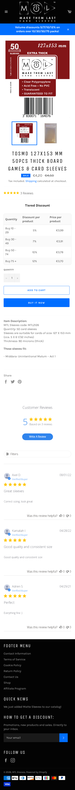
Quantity (9, 269)
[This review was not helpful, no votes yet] (67, 516)
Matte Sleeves (32, 706)
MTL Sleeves (18, 772)
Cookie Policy (12, 665)
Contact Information (17, 653)
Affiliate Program (15, 688)
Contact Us (11, 677)
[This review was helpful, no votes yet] (61, 516)
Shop (7, 682)
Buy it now (36, 302)
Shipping (31, 181)
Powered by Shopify (36, 772)
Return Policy (12, 671)
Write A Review (37, 436)
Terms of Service (14, 659)
